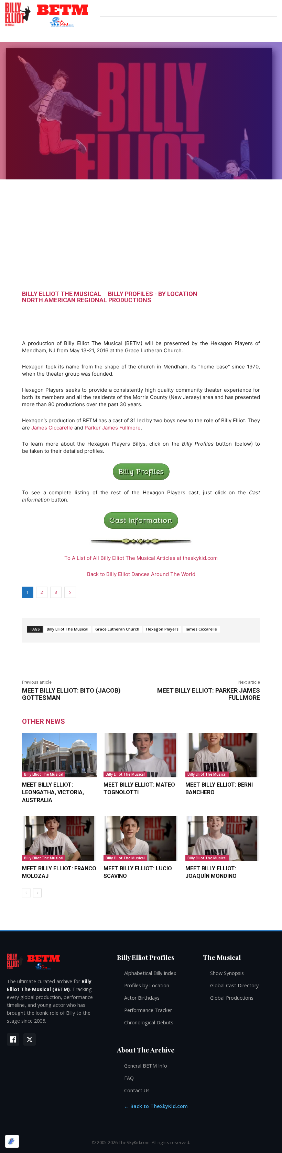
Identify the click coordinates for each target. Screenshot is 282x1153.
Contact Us (137, 1090)
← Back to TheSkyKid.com (156, 1106)
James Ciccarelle (52, 427)
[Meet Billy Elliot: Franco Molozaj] (59, 838)
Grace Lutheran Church (117, 629)
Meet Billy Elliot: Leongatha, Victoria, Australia (53, 792)
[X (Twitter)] (29, 1039)
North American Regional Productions (86, 300)
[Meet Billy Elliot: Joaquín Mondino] (222, 838)
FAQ (129, 1078)
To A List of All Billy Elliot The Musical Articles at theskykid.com (141, 558)
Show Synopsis (227, 973)
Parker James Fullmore (113, 427)
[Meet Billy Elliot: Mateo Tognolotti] (141, 755)
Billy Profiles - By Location (152, 294)
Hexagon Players (162, 629)
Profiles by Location (146, 985)
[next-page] (37, 893)
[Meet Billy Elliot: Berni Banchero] (222, 755)
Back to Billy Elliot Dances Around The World (141, 574)
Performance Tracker (148, 1010)
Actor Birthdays (142, 998)
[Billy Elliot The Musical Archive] (55, 961)
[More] (271, 315)
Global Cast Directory (234, 985)
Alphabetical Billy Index (150, 973)
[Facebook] (13, 1039)
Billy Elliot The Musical (61, 294)
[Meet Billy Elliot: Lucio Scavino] (141, 838)
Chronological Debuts (148, 1022)
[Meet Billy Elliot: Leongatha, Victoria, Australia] (59, 755)
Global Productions (231, 998)
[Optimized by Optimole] (12, 1141)
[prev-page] (26, 893)
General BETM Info (145, 1065)
